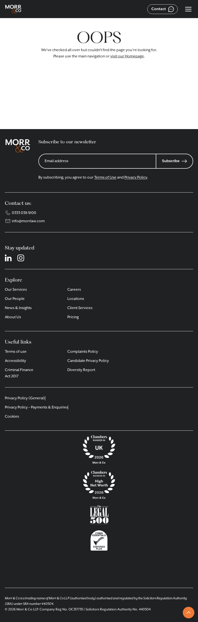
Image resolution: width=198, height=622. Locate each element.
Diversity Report (81, 370)
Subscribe (171, 161)
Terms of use (16, 352)
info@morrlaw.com (28, 221)
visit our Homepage (127, 56)
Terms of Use (105, 177)
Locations (75, 299)
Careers (74, 290)
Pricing (73, 317)
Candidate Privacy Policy (88, 361)
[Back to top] (188, 612)
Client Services (79, 308)
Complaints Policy (82, 352)
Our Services (16, 290)
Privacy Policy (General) (25, 398)
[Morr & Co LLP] (13, 9)
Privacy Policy (135, 177)
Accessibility (15, 361)
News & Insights (18, 308)
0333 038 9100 (24, 213)
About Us (13, 317)
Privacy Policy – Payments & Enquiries (36, 407)
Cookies (12, 417)
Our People (15, 299)
